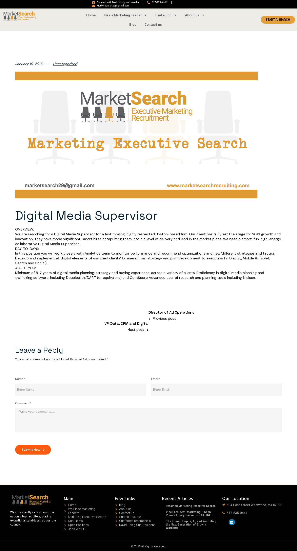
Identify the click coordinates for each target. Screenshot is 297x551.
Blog (132, 24)
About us (192, 15)
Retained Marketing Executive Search (191, 506)
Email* (155, 379)
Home (91, 15)
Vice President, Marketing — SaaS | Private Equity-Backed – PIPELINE (189, 513)
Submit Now (31, 449)
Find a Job (163, 15)
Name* (20, 379)
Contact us (153, 24)
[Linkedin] (232, 522)
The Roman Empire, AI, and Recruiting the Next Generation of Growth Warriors (191, 524)
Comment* (23, 403)
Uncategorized (65, 64)
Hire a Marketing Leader (123, 15)
